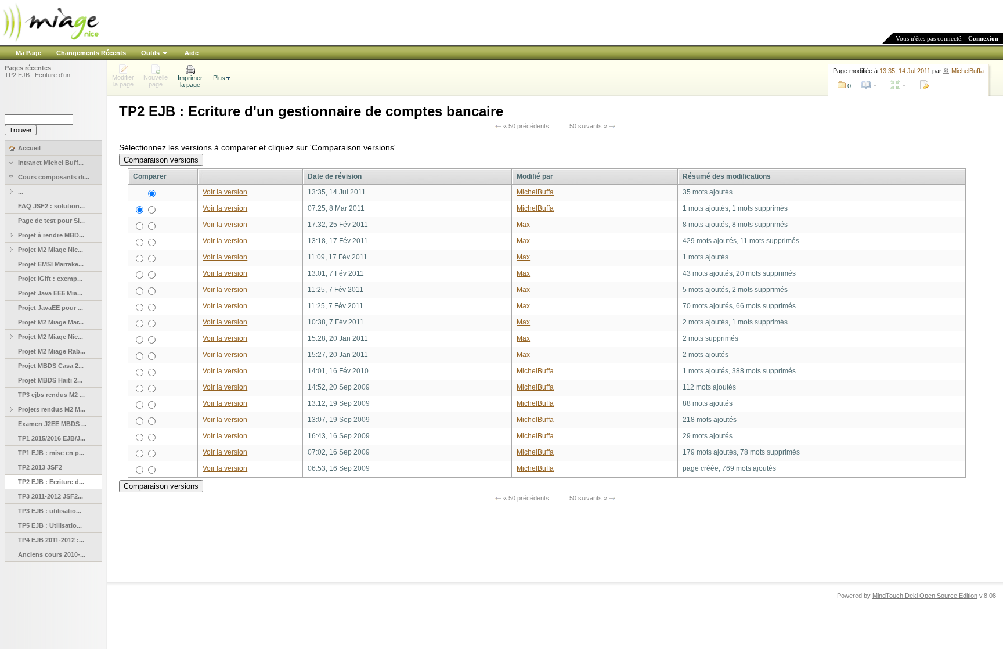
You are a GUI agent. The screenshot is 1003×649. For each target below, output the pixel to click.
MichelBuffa (967, 70)
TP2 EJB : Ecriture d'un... (40, 74)
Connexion (983, 38)
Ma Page (28, 52)
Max (523, 225)
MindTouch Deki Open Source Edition (924, 595)
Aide (192, 52)
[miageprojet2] (50, 40)
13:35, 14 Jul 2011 (904, 70)
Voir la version (225, 192)
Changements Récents (91, 52)
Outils (150, 52)
